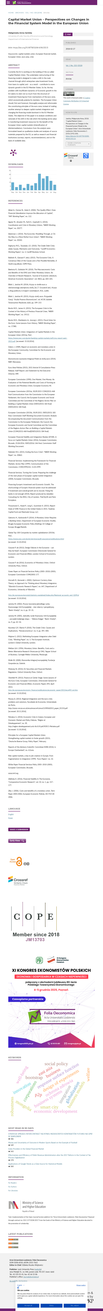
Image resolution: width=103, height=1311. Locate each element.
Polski (10, 818)
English (11, 814)
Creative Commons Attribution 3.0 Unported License (76, 101)
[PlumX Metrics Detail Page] (13, 152)
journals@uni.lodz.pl (31, 1277)
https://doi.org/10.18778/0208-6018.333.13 (30, 48)
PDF (69, 34)
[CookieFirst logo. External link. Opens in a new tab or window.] (18, 1288)
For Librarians (13, 1191)
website (38, 1269)
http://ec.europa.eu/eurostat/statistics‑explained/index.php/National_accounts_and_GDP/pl (43, 595)
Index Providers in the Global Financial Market (26, 1149)
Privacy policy (81, 1285)
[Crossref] (18, 886)
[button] (21, 1285)
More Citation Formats (74, 144)
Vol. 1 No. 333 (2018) (33, 13)
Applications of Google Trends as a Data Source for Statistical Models (35, 1164)
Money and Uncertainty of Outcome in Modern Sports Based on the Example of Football (42, 1143)
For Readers (12, 1183)
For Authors (12, 1187)
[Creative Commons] (26, 866)
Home (11, 13)
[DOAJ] (15, 866)
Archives (19, 13)
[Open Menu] (8, 2)
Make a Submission (19, 829)
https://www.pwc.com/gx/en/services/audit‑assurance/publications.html (36, 539)
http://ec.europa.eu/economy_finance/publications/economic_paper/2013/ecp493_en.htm (43, 690)
